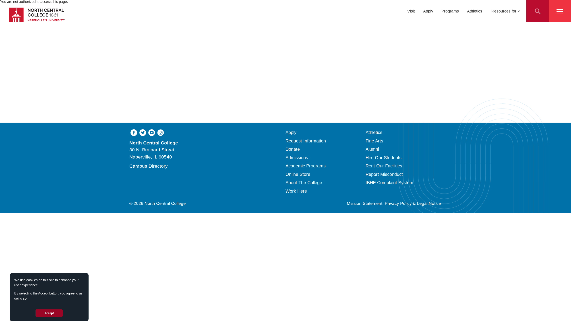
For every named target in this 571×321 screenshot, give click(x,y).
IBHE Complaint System (389, 182)
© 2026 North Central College (157, 203)
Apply (428, 11)
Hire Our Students (383, 157)
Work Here (296, 191)
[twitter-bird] (142, 132)
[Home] (37, 15)
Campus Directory (148, 166)
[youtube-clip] (151, 132)
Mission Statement (364, 203)
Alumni (372, 149)
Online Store (298, 174)
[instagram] (160, 132)
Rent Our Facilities (384, 165)
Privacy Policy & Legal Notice (413, 203)
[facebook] (133, 132)
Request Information (306, 140)
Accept (49, 313)
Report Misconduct (384, 174)
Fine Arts (374, 140)
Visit (411, 11)
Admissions (297, 157)
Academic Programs (306, 165)
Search (537, 11)
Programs (450, 11)
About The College (304, 182)
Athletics (474, 11)
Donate (293, 149)
